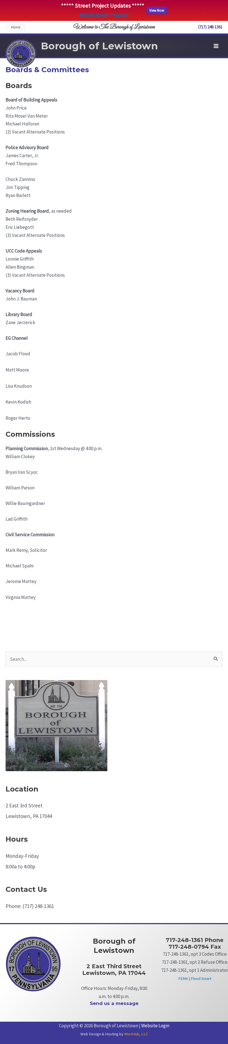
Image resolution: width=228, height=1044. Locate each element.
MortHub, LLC (136, 1033)
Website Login (155, 1026)
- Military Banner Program (102, 15)
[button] (16, 27)
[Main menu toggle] (216, 46)
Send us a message (114, 1003)
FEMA (183, 978)
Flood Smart (201, 978)
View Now (156, 10)
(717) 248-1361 (210, 27)
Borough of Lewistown (99, 46)
